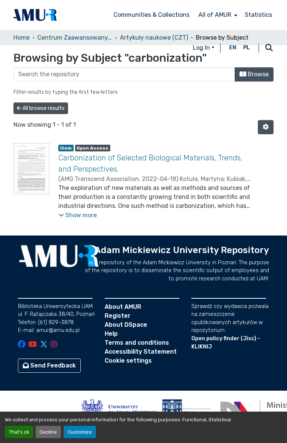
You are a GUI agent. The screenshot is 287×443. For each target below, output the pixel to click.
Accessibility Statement (141, 351)
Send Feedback (52, 365)
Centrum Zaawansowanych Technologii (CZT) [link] (74, 37)
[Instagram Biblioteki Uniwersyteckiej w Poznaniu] (53, 344)
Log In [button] (202, 47)
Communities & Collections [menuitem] (151, 14)
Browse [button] (257, 74)
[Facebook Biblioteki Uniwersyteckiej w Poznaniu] (21, 344)
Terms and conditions (137, 342)
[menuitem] (217, 15)
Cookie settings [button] (128, 360)
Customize (80, 432)
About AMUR (123, 306)
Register (117, 315)
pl (246, 47)
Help (111, 333)
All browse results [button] (43, 108)
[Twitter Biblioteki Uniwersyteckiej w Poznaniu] (43, 344)
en (233, 47)
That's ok (19, 432)
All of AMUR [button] (214, 14)
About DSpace (126, 324)
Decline (48, 432)
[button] (35, 15)
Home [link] (21, 37)
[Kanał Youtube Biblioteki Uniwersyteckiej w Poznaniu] (32, 344)
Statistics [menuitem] (258, 14)
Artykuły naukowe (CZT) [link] (154, 37)
